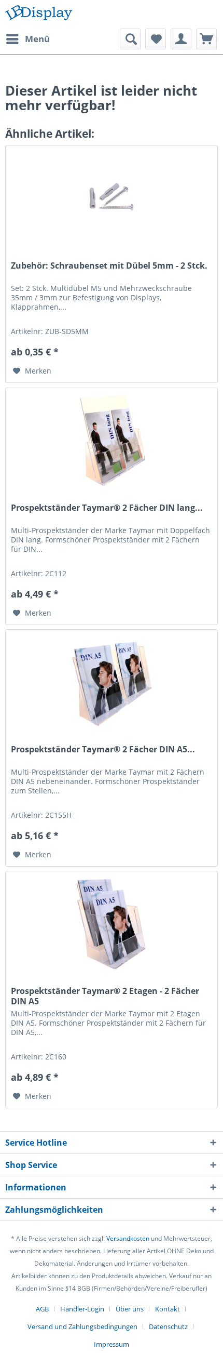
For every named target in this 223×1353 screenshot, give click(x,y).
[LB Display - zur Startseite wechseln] (38, 14)
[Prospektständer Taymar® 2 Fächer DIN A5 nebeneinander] (111, 681)
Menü (37, 39)
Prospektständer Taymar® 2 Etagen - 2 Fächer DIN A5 (105, 996)
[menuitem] (27, 39)
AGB (42, 1309)
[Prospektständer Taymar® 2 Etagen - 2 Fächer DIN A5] (111, 923)
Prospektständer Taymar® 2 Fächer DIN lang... (107, 507)
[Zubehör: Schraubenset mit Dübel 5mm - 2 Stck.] (111, 198)
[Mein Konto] (181, 39)
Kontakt (167, 1309)
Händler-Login (82, 1309)
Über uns (130, 1309)
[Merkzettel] (155, 39)
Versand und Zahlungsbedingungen (82, 1326)
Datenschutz (168, 1326)
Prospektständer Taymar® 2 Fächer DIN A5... (103, 749)
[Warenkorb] (206, 39)
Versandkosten (127, 1238)
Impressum (111, 1344)
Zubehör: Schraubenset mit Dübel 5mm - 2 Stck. (109, 265)
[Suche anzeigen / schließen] (130, 39)
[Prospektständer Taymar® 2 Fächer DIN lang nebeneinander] (111, 440)
